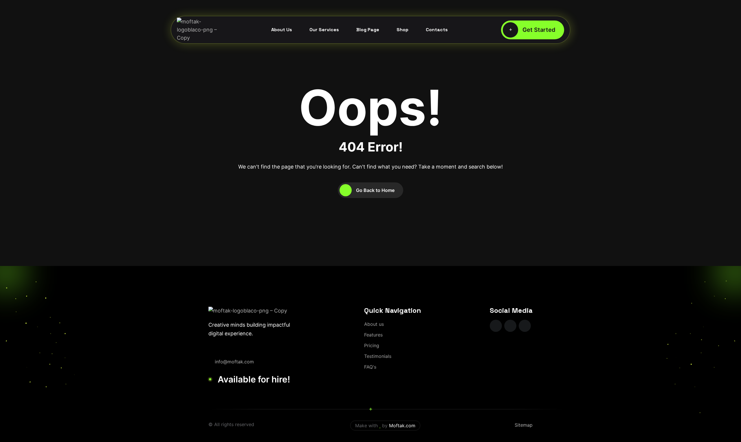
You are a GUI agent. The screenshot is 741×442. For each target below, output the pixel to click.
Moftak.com (402, 425)
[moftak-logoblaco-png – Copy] (197, 30)
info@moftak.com (234, 362)
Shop (402, 30)
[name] (496, 326)
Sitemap (524, 425)
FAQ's (370, 367)
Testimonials (377, 356)
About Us (281, 30)
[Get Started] (532, 30)
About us (374, 324)
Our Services (324, 30)
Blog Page (367, 30)
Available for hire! (254, 379)
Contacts (437, 30)
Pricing (371, 345)
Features (373, 335)
